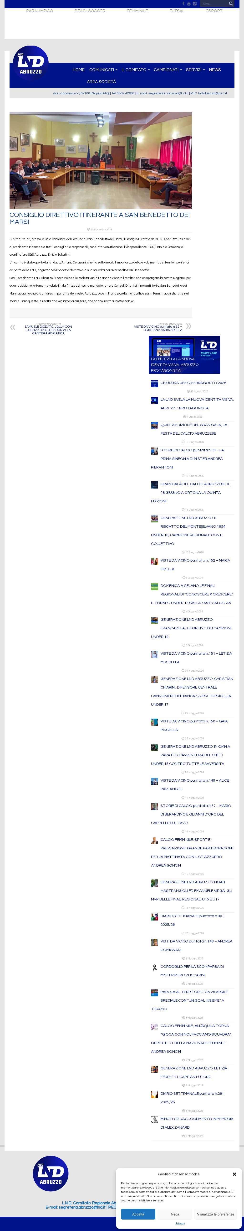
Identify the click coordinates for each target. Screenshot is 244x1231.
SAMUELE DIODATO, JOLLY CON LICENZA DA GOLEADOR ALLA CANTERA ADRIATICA (48, 328)
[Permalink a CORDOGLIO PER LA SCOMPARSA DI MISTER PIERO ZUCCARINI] (154, 970)
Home (79, 70)
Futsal (176, 11)
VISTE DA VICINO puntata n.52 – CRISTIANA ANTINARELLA (158, 327)
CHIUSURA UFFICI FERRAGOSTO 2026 (193, 383)
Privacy (180, 1223)
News (215, 70)
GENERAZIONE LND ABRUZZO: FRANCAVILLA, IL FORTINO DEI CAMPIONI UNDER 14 (191, 628)
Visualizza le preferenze (215, 1214)
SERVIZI (193, 70)
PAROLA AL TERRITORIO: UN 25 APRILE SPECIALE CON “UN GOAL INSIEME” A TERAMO (189, 1000)
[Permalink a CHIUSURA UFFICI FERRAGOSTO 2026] (154, 386)
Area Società (101, 82)
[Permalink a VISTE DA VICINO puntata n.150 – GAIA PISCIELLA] (154, 724)
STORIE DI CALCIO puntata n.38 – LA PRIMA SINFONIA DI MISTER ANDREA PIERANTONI (187, 458)
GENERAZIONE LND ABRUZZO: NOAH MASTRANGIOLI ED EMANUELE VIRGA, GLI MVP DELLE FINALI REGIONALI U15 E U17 (191, 890)
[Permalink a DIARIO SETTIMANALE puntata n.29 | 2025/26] (154, 1097)
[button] (234, 1174)
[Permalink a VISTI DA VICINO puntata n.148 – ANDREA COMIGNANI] (154, 945)
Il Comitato (134, 70)
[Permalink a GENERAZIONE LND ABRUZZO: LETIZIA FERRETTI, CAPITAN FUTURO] (154, 1071)
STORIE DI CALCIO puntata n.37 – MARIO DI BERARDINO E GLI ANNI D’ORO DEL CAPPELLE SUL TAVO (191, 814)
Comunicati (101, 70)
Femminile (137, 11)
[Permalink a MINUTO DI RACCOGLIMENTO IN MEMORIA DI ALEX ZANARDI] (154, 1122)
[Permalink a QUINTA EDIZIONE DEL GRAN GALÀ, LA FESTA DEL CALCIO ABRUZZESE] (154, 428)
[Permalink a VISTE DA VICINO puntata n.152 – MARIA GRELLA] (154, 564)
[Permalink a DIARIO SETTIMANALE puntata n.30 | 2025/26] (154, 919)
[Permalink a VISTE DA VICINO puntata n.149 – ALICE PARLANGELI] (154, 784)
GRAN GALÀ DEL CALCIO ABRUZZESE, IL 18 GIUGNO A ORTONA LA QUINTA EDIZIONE (190, 492)
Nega (175, 1214)
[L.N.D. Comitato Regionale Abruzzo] (31, 78)
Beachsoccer (90, 11)
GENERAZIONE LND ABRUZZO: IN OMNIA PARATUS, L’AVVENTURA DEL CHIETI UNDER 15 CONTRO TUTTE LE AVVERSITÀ (190, 755)
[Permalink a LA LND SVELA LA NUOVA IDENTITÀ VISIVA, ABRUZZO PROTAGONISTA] (154, 403)
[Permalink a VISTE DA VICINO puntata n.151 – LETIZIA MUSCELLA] (154, 657)
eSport (214, 11)
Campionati (166, 70)
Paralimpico (39, 11)
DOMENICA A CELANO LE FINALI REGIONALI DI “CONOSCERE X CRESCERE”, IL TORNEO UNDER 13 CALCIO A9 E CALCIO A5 (192, 594)
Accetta (138, 1214)
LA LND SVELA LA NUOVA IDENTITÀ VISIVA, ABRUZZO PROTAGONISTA (175, 364)
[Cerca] (230, 3)
